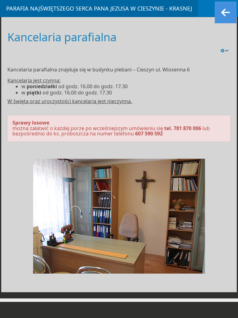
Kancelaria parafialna (62, 37)
